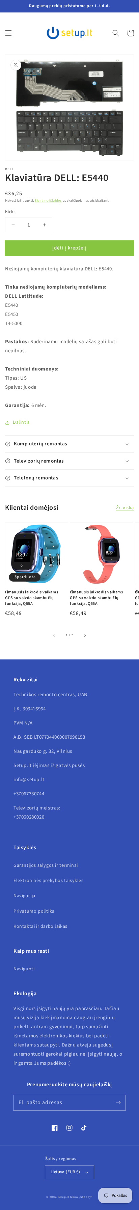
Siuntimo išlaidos (48, 200)
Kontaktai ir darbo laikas (40, 926)
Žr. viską (125, 507)
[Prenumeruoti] (118, 1102)
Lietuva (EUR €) (65, 1172)
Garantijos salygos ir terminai (45, 865)
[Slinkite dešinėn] (84, 635)
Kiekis (10, 212)
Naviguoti (23, 969)
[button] (8, 33)
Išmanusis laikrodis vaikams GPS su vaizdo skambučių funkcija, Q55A (31, 598)
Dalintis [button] (21, 422)
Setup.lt (63, 1197)
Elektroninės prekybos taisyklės (48, 880)
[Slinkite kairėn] (54, 635)
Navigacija (24, 895)
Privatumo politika (34, 911)
